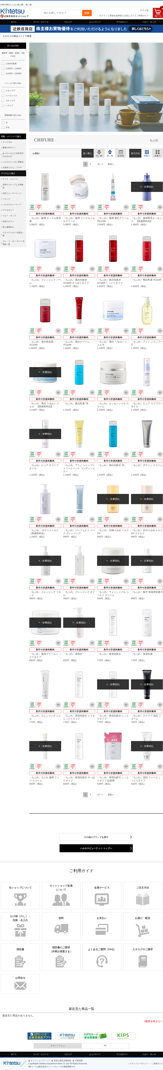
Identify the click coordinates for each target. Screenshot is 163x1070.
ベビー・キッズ (149, 22)
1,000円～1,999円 (13, 68)
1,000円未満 (11, 64)
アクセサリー (122, 22)
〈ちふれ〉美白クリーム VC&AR (76, 343)
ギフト (14, 22)
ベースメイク (11, 96)
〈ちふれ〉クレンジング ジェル (45, 717)
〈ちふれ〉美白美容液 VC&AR (41, 343)
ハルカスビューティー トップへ (96, 848)
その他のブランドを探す (96, 837)
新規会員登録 (116, 15)
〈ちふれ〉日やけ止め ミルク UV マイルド (147, 532)
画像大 (157, 151)
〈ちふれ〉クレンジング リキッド (45, 594)
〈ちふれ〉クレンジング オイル (79, 594)
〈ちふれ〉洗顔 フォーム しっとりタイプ (146, 779)
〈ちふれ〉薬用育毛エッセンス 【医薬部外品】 (146, 220)
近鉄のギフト (8, 221)
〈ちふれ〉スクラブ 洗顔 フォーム (146, 717)
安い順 (99, 151)
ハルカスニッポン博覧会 (13, 162)
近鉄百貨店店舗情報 (62, 1060)
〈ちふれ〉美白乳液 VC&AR (146, 279)
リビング (68, 22)
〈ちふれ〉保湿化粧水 (109, 653)
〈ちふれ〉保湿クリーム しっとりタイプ (45, 655)
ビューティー (95, 22)
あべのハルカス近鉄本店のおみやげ (13, 154)
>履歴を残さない (153, 1021)
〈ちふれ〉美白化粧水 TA (110, 465)
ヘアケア (9, 105)
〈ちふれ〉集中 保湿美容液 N (147, 592)
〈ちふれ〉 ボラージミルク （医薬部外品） (45, 532)
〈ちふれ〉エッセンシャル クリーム (113, 405)
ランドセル (7, 142)
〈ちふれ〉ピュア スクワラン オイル (147, 405)
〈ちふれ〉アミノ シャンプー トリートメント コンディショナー (79, 468)
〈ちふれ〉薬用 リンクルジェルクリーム (79, 220)
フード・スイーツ (41, 22)
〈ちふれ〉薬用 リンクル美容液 (45, 220)
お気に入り (129, 15)
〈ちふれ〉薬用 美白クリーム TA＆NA (113, 220)
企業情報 (79, 1060)
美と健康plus (8, 227)
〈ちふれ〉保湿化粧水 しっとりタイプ (113, 717)
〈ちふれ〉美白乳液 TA (75, 403)
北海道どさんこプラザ (12, 167)
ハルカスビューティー (12, 204)
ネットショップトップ (40, 1060)
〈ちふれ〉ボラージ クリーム (147, 465)
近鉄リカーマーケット (12, 193)
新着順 (120, 151)
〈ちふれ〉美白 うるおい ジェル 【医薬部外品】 (44, 405)
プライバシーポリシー (139, 1064)
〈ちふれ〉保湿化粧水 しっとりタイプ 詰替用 (113, 779)
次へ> (100, 164)
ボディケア (10, 101)
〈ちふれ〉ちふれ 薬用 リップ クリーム (44, 779)
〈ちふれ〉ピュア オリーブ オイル (44, 467)
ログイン (103, 15)
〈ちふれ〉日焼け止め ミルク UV (113, 532)
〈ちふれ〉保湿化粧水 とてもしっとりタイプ (79, 717)
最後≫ (111, 164)
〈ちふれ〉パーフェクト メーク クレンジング (79, 532)
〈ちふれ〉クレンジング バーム (45, 281)
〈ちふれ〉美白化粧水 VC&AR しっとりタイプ (110, 281)
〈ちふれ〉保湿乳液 (141, 653)
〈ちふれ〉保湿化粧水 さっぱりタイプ (79, 779)
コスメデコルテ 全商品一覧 (13, 234)
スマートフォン (57, 1045)
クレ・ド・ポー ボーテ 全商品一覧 (14, 242)
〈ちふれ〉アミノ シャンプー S (147, 343)
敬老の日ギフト (9, 147)
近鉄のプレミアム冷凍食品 (13, 186)
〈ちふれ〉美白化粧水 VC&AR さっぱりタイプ (76, 281)
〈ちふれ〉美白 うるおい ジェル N (112, 343)
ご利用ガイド (142, 15)
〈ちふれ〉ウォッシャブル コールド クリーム (113, 594)
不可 (8, 128)
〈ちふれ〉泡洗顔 (72, 653)
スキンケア (10, 90)
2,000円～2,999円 (13, 73)
